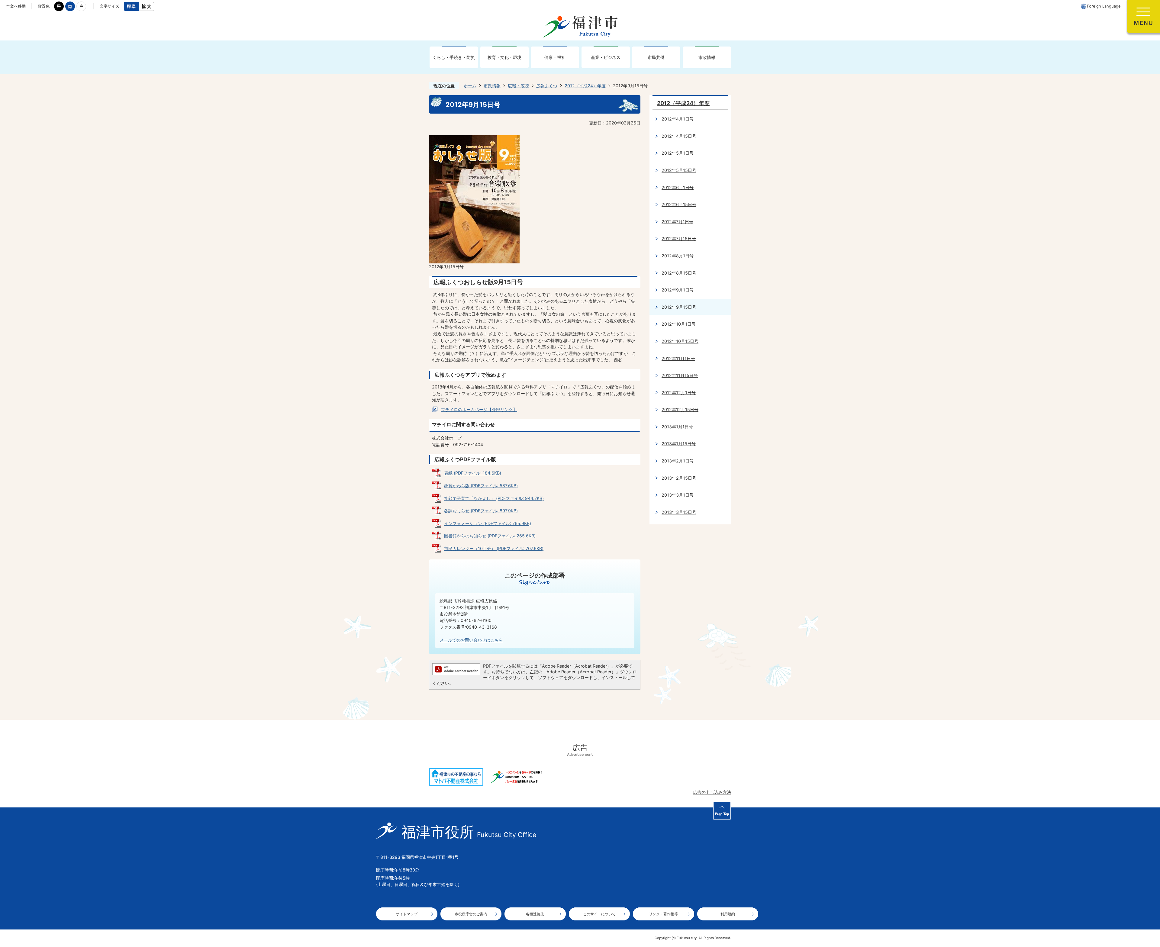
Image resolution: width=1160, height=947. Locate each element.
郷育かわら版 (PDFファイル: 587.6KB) (481, 485)
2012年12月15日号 (680, 409)
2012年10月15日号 (680, 341)
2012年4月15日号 (679, 136)
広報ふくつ (546, 85)
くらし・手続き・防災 (454, 57)
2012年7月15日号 (679, 238)
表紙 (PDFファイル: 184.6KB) (472, 472)
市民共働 (656, 57)
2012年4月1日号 (678, 118)
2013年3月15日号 (679, 512)
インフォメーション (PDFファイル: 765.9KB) (487, 523)
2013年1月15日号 (679, 443)
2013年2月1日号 (678, 460)
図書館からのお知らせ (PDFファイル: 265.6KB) (490, 535)
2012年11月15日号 (680, 375)
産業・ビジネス (605, 57)
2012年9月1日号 (678, 289)
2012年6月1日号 (678, 187)
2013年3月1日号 (678, 495)
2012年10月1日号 (679, 324)
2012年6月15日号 (679, 204)
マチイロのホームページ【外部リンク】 (479, 409)
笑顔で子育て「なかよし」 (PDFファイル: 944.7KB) (494, 498)
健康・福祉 (555, 57)
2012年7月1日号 (677, 221)
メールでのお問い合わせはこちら (471, 640)
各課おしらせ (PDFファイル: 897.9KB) (481, 510)
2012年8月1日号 (678, 255)
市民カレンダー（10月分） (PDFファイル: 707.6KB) (493, 548)
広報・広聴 (518, 85)
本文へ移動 (16, 6)
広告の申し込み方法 (712, 792)
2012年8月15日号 (679, 272)
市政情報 (706, 57)
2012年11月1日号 (678, 358)
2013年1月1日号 (677, 426)
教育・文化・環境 (504, 57)
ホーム (470, 85)
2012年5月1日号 (678, 153)
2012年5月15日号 (679, 170)
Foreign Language (1104, 6)
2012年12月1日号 (679, 392)
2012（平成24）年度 (585, 85)
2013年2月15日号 (679, 478)
